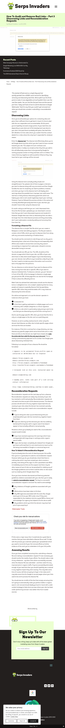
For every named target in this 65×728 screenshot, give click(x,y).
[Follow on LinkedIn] (45, 685)
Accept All (33, 721)
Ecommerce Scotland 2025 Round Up (13, 71)
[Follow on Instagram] (52, 685)
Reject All (22, 721)
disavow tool (22, 141)
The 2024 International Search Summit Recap (15, 74)
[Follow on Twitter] (49, 685)
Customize (11, 721)
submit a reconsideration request (23, 480)
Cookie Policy (14, 716)
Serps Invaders (13, 24)
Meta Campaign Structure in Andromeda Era (15, 63)
